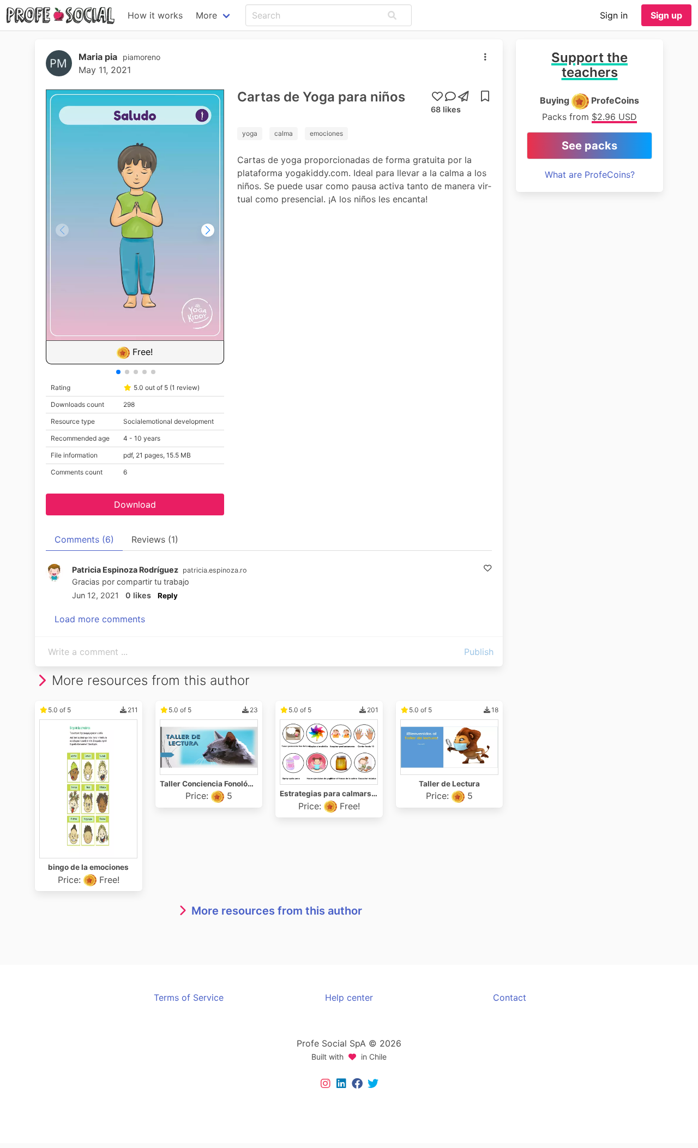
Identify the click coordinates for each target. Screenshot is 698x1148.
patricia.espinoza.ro (215, 570)
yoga (249, 133)
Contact (509, 997)
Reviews (154, 539)
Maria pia (98, 56)
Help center (349, 997)
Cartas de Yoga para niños (321, 97)
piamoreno (141, 57)
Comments (84, 539)
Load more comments (100, 619)
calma (283, 133)
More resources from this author (276, 910)
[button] (392, 15)
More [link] (206, 15)
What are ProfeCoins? (590, 174)
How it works (155, 15)
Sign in (614, 15)
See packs (589, 145)
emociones (326, 133)
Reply (168, 595)
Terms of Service (189, 997)
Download (135, 504)
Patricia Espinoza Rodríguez (125, 569)
